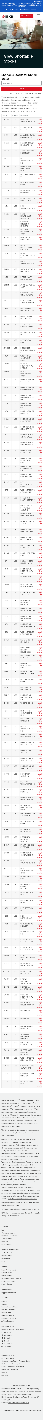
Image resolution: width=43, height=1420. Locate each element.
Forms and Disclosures (10, 1370)
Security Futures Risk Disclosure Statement (17, 1188)
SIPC (24, 1389)
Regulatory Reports (8, 1318)
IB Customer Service (8, 1154)
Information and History (10, 1307)
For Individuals (6, 1273)
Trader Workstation (8, 1253)
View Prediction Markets (28, 9)
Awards (4, 1301)
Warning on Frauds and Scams (12, 1367)
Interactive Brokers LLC (21, 1385)
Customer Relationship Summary (13, 1364)
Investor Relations (8, 1310)
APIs (3, 1261)
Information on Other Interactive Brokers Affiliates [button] (22, 1410)
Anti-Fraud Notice (7, 1358)
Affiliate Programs (7, 1321)
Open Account (26, 16)
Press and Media (7, 1315)
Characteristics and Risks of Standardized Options (19, 1145)
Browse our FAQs (8, 1281)
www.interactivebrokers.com (18, 1403)
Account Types (6, 1239)
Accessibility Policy (8, 1355)
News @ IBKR (6, 1313)
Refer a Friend (6, 1244)
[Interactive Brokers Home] (7, 16)
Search (21, 89)
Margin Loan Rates (27, 1173)
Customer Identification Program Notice (15, 1361)
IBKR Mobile (5, 1259)
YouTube (7, 1347)
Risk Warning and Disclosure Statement (22, 1199)
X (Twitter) (7, 1344)
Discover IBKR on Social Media (12, 1330)
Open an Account (7, 1233)
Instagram (7, 1335)
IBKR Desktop (6, 1256)
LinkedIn (7, 1338)
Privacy (4, 1372)
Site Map (4, 1375)
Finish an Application (9, 1236)
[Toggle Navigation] (38, 16)
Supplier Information (8, 1293)
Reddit (6, 1341)
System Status (6, 1284)
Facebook (8, 1332)
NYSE (13, 1389)
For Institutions (6, 1276)
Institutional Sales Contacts (11, 1278)
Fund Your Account (8, 1270)
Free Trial (4, 1241)
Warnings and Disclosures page (13, 1162)
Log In (3, 1230)
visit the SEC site (13, 1205)
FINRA (19, 1389)
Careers (4, 1304)
